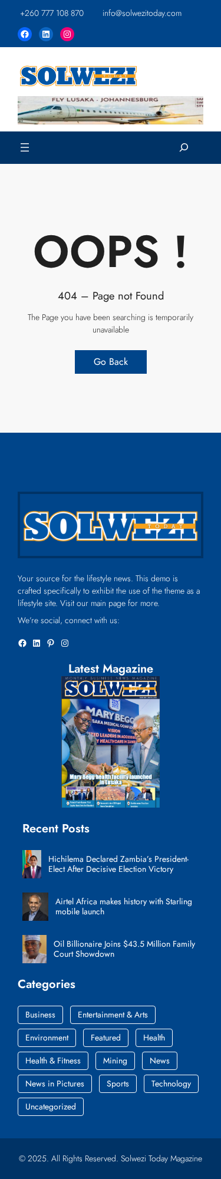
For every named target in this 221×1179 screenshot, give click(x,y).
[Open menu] (25, 147)
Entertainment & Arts (113, 1014)
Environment (46, 1037)
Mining (115, 1060)
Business (40, 1014)
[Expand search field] (183, 148)
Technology (171, 1083)
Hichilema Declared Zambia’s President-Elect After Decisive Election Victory (118, 864)
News (160, 1060)
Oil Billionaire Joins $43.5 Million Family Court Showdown (124, 949)
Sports (118, 1083)
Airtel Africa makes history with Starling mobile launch (123, 907)
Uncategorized (50, 1106)
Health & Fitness (53, 1060)
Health (154, 1037)
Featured (106, 1037)
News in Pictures (54, 1083)
